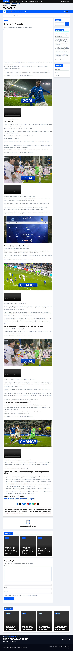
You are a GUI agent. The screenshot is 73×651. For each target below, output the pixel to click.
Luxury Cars (21, 11)
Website (6, 591)
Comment (6, 565)
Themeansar (24, 647)
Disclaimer (61, 646)
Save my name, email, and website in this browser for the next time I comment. (21, 595)
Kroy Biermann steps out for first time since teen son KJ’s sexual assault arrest (62, 55)
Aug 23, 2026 (24, 553)
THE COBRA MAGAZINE (9, 7)
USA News (13, 11)
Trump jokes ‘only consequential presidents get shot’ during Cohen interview (62, 35)
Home (8, 11)
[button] (69, 12)
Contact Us (55, 646)
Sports (27, 11)
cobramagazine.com (11, 27)
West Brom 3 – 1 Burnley (60, 59)
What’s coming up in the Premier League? (19, 499)
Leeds (30, 27)
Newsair (18, 647)
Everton (26, 27)
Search (58, 20)
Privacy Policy (67, 646)
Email (5, 587)
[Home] (4, 11)
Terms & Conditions (66, 648)
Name (5, 583)
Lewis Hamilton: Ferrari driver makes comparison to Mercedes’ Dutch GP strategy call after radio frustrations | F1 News (62, 49)
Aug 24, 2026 (8, 553)
